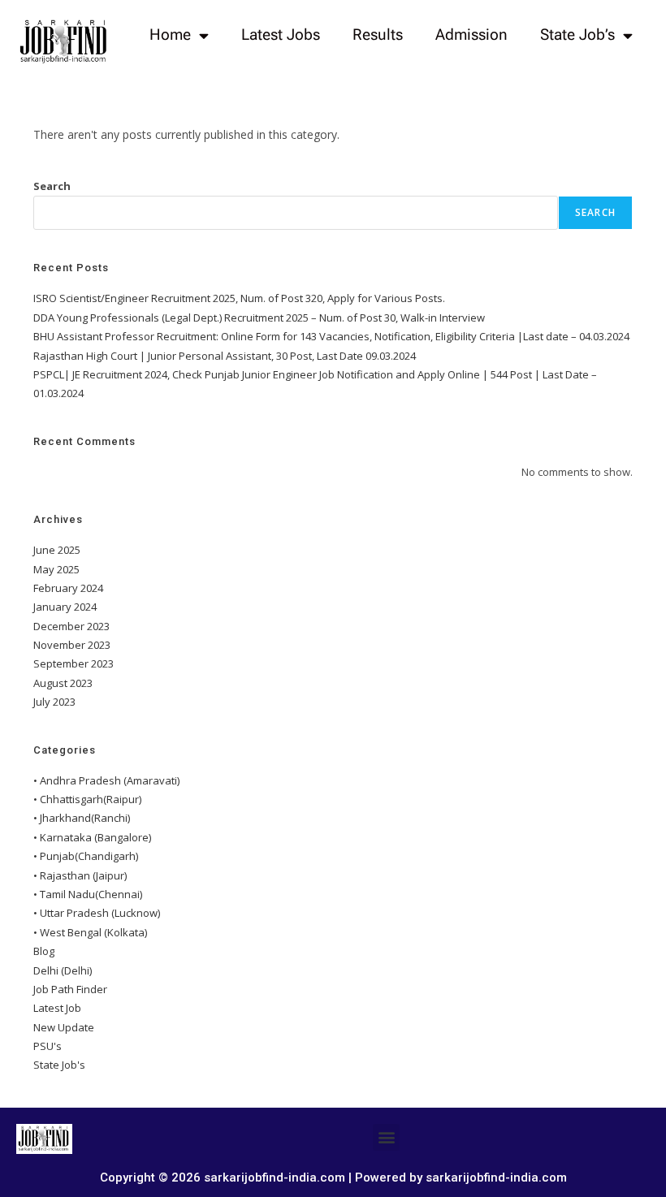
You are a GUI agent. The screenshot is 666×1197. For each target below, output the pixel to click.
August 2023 (63, 683)
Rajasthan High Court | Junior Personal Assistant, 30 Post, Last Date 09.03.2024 (224, 355)
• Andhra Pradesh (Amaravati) (106, 780)
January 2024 (65, 606)
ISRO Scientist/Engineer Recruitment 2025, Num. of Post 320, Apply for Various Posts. (239, 298)
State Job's (59, 1064)
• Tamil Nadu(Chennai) (87, 894)
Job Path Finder (70, 989)
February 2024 (68, 588)
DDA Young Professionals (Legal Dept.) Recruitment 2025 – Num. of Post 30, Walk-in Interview (259, 317)
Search (52, 186)
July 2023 (54, 701)
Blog (43, 951)
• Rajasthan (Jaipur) (80, 875)
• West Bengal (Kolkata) (90, 932)
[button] (386, 1137)
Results (377, 34)
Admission (471, 34)
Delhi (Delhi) (62, 970)
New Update (63, 1027)
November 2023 (71, 644)
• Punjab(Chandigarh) (85, 856)
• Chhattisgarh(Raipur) (87, 799)
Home (170, 34)
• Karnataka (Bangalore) (92, 837)
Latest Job (57, 1007)
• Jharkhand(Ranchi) (81, 817)
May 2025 (56, 569)
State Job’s (577, 34)
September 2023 (73, 663)
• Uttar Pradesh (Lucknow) (96, 912)
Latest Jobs (280, 34)
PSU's (47, 1046)
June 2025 (56, 549)
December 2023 (71, 626)
